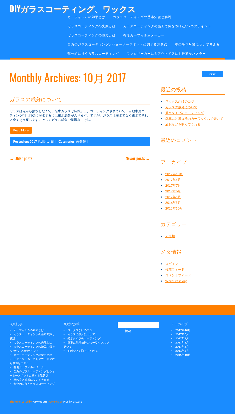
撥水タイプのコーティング (184, 113)
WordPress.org (176, 281)
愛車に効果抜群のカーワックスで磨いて (194, 118)
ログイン (171, 264)
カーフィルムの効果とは (86, 16)
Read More (21, 130)
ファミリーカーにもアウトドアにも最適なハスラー (166, 53)
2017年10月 (174, 174)
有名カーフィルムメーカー (144, 35)
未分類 (81, 141)
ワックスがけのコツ (179, 101)
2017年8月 (173, 180)
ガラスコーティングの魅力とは (91, 35)
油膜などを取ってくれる (183, 124)
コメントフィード (178, 275)
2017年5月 (173, 197)
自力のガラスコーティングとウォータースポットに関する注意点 (117, 44)
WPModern (39, 401)
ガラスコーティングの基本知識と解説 (142, 16)
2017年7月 (173, 185)
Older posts (21, 158)
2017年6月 (173, 191)
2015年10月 (174, 208)
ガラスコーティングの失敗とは (91, 25)
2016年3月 (173, 202)
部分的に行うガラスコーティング (93, 53)
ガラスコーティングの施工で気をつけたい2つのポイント (167, 25)
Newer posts (138, 158)
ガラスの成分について (36, 99)
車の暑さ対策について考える (197, 44)
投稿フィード (175, 269)
